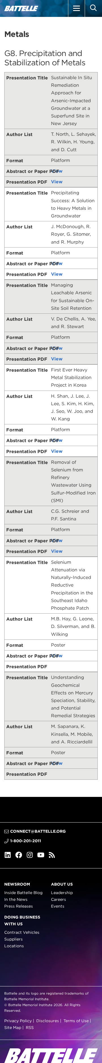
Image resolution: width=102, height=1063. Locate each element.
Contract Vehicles (21, 932)
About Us (62, 884)
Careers (58, 899)
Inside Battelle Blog (23, 892)
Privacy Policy (18, 1021)
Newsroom (17, 884)
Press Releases (18, 906)
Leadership (62, 892)
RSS (30, 1027)
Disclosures (47, 1021)
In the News (15, 899)
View (57, 171)
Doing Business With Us (22, 920)
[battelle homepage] (21, 8)
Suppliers (13, 939)
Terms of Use (76, 1021)
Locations (14, 946)
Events (57, 906)
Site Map (12, 1027)
